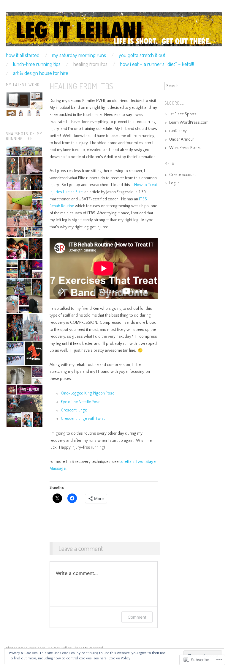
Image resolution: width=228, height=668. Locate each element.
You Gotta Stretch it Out (142, 55)
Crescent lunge (74, 410)
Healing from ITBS (90, 64)
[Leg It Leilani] (114, 32)
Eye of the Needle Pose (80, 402)
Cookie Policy (119, 658)
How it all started (22, 55)
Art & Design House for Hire (40, 73)
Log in (174, 183)
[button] (18, 101)
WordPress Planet (185, 148)
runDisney (178, 131)
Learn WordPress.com (188, 122)
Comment (137, 617)
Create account (182, 175)
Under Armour (181, 139)
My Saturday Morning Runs (79, 55)
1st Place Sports (183, 114)
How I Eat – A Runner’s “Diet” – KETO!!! (157, 64)
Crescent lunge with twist (83, 418)
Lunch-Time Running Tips (37, 64)
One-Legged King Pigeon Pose (87, 393)
